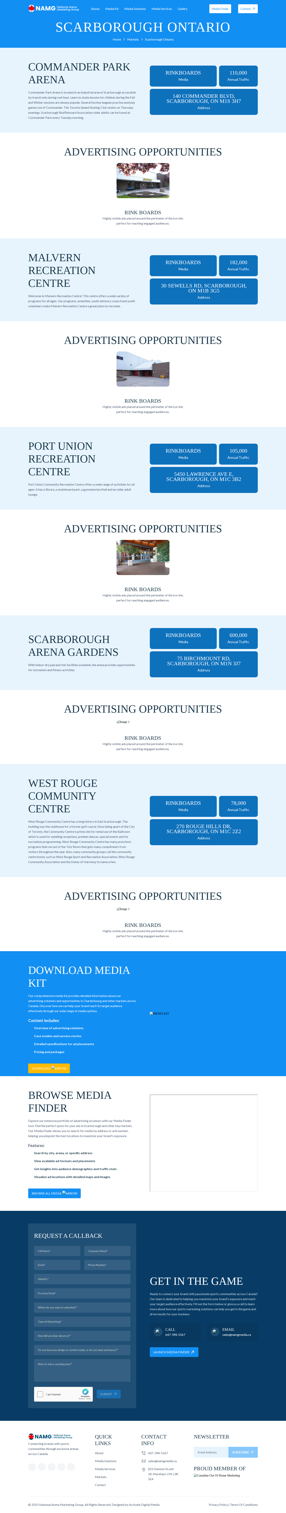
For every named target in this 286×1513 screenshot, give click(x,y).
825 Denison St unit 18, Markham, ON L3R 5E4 (163, 1474)
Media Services (162, 8)
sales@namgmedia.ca (236, 1334)
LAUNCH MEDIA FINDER (171, 1352)
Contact (245, 8)
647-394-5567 (175, 1334)
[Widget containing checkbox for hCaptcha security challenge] (63, 1394)
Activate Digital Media (144, 1504)
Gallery (182, 8)
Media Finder (220, 8)
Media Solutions (135, 8)
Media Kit (112, 8)
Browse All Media (46, 1193)
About (95, 8)
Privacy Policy (218, 1504)
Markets (101, 1477)
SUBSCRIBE (240, 1452)
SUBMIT (106, 1394)
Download (41, 1068)
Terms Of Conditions (244, 1504)
